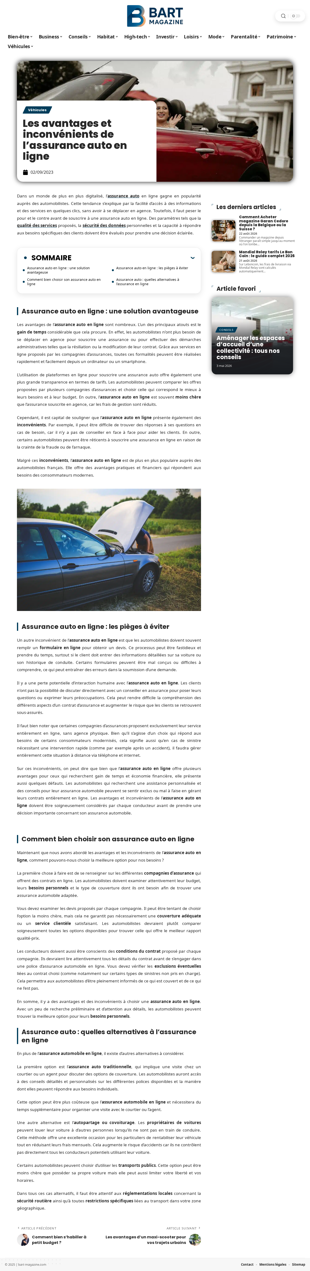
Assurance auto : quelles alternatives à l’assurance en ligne (147, 281)
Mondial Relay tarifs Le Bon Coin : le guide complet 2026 (267, 254)
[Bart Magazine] (155, 15)
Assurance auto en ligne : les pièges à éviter (152, 268)
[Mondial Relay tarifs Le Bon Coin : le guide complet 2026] (223, 261)
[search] (283, 16)
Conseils (226, 330)
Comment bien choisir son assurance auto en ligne (64, 281)
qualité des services (37, 225)
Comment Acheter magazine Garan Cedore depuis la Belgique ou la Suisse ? (263, 223)
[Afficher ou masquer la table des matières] (132, 258)
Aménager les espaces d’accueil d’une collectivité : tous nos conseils (251, 347)
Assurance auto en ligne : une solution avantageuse (58, 270)
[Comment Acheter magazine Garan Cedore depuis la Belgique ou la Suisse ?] (223, 230)
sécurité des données (104, 225)
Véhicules (37, 110)
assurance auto (124, 196)
